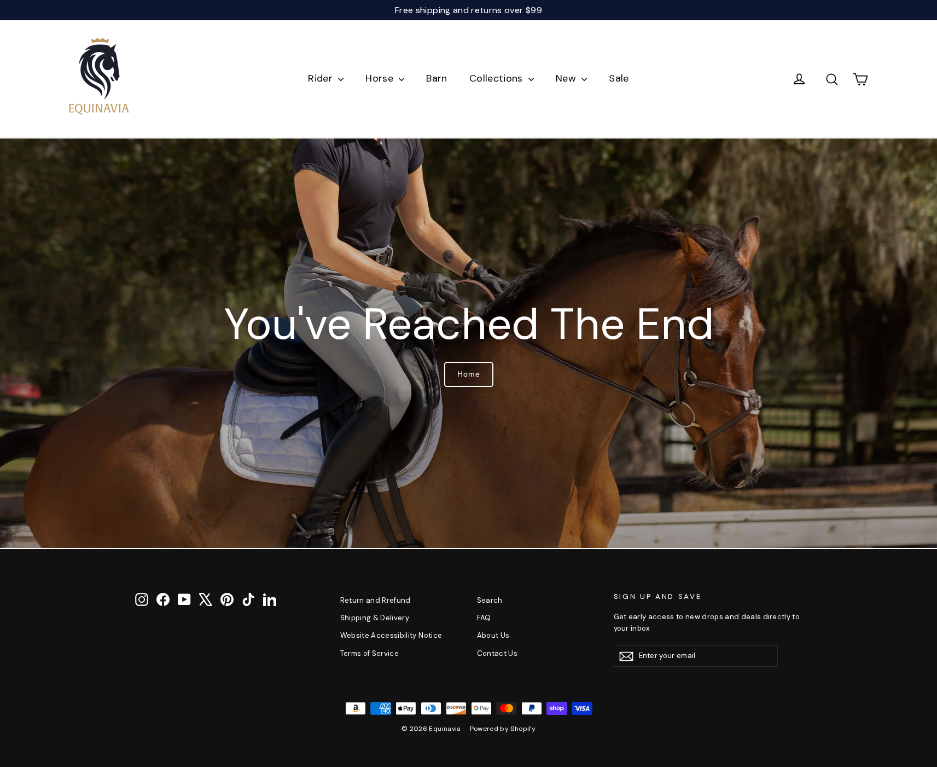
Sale (618, 78)
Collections (497, 78)
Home (468, 374)
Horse (380, 78)
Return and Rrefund (375, 600)
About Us (493, 635)
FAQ (484, 617)
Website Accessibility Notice (391, 635)
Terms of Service (369, 653)
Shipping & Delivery (375, 617)
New (567, 78)
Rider (321, 78)
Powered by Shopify (503, 728)
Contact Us (497, 653)
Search (490, 600)
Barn (436, 78)
